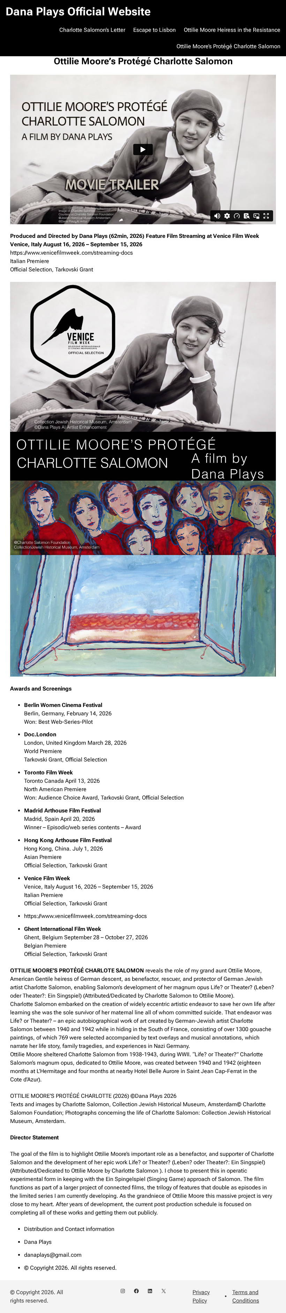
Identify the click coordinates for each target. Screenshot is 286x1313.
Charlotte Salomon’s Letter (92, 30)
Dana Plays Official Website (78, 11)
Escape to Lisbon (154, 30)
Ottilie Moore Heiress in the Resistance (232, 30)
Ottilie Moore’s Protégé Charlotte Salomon (228, 46)
